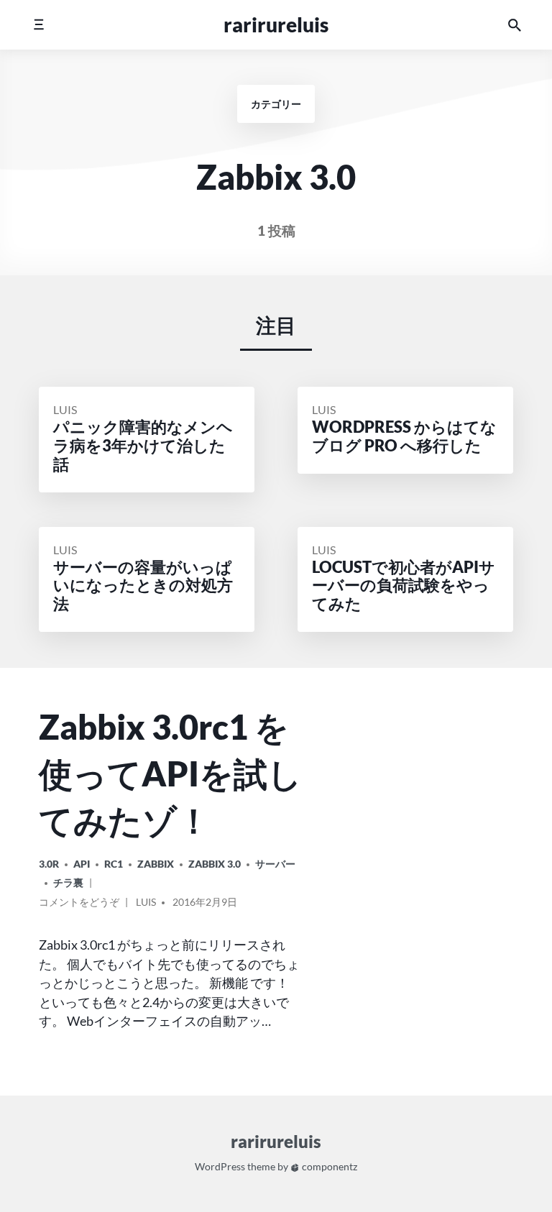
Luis (65, 409)
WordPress (220, 1167)
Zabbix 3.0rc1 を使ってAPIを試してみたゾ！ (170, 773)
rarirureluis (276, 24)
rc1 (113, 864)
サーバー (275, 864)
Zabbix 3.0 (214, 864)
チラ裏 (68, 882)
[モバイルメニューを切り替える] (38, 25)
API (81, 864)
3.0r (49, 864)
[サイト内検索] (515, 25)
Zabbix (155, 864)
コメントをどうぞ (79, 904)
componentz (328, 1167)
